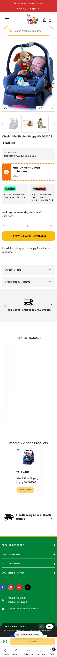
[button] (46, 108)
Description (13, 270)
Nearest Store (35, 3)
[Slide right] (51, 305)
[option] (28, 76)
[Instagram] (11, 587)
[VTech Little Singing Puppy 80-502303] (28, 457)
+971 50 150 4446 (17, 602)
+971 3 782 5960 (17, 598)
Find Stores (20, 3)
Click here (7, 216)
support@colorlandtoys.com (23, 608)
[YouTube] (19, 587)
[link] (28, 305)
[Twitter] (28, 587)
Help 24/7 (22, 8)
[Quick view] (18, 449)
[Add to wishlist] (38, 490)
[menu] (7, 20)
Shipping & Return (17, 282)
